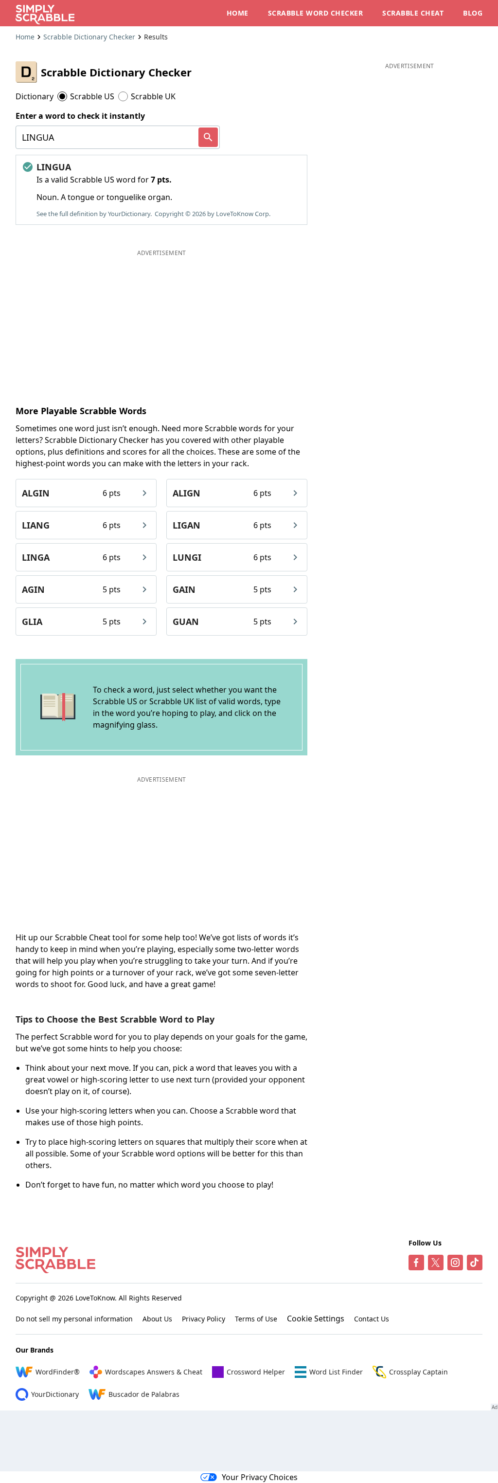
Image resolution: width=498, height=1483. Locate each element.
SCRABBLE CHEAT (413, 13)
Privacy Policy (203, 1318)
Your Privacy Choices (260, 1477)
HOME (238, 13)
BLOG (472, 13)
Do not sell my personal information (74, 1318)
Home (25, 36)
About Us (157, 1318)
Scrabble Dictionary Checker (89, 36)
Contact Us (371, 1318)
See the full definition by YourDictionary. (94, 213)
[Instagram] (455, 1262)
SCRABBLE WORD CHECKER (315, 13)
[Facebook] (416, 1262)
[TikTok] (474, 1262)
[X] (436, 1262)
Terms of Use (256, 1318)
